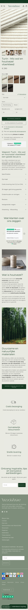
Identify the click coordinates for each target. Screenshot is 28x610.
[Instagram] (4, 511)
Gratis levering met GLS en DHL (12, 184)
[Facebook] (2, 511)
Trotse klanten (6, 535)
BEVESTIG (22, 485)
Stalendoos (5, 532)
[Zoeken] (5, 6)
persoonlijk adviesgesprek (16, 1)
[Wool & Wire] (14, 6)
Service (17, 582)
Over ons (4, 523)
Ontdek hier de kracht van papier (14, 386)
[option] (14, 29)
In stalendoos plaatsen (14, 123)
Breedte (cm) (6, 109)
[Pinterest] (6, 511)
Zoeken (4, 584)
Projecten (5, 530)
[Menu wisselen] (1, 6)
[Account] (23, 6)
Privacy (22, 582)
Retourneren (10, 582)
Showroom (5, 528)
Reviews (4, 199)
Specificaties (6, 174)
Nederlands (6, 590)
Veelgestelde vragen (9, 204)
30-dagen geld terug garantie (12, 189)
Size (3, 94)
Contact (4, 520)
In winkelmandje (14, 118)
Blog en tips (5, 518)
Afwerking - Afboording (10, 209)
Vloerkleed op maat (8, 537)
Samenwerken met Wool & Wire (11, 525)
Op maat (5, 97)
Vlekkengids (5, 540)
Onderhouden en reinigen (10, 194)
